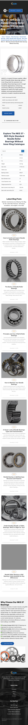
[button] (8, 10)
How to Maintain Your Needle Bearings (14, 383)
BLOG (14, 235)
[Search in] (25, 151)
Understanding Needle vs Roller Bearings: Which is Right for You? (14, 526)
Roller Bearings (15, 36)
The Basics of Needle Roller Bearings (14, 287)
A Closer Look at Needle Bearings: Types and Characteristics (14, 430)
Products (8, 36)
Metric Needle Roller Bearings (13, 38)
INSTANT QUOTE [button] (8, 113)
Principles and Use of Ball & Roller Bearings (14, 334)
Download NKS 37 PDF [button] (12, 120)
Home (3, 36)
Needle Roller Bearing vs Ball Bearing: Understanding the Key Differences (14, 576)
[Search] (22, 151)
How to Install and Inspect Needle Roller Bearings (14, 238)
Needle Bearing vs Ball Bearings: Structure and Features (14, 477)
